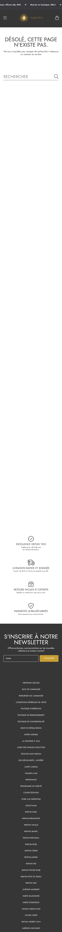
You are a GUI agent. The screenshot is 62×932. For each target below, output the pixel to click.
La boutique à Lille (31, 741)
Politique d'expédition (31, 708)
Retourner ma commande (31, 695)
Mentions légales (31, 682)
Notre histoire (31, 734)
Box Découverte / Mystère (31, 760)
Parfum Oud (31, 883)
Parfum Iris (31, 863)
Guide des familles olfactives (31, 747)
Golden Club (31, 773)
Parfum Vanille (31, 824)
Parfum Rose (31, 844)
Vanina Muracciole (31, 908)
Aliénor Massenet (31, 889)
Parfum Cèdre (31, 850)
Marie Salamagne (31, 896)
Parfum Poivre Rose (31, 870)
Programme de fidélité (31, 786)
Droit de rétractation (31, 728)
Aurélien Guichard (31, 928)
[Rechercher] (56, 76)
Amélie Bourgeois (31, 902)
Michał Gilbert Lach (31, 921)
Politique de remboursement (31, 715)
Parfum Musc (31, 811)
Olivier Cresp (31, 915)
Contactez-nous (31, 792)
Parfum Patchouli (31, 837)
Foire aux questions (31, 799)
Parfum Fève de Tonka (31, 876)
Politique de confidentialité (31, 721)
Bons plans (31, 805)
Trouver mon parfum (31, 753)
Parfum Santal (31, 831)
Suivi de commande (31, 689)
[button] (5, 18)
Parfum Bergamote (31, 818)
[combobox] (31, 76)
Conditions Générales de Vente (31, 702)
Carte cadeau (31, 766)
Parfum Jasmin (31, 857)
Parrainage (31, 779)
